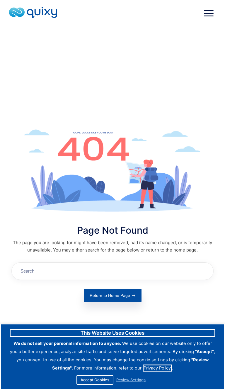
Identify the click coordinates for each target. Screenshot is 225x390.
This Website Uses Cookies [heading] (112, 333)
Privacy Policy (157, 368)
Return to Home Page (110, 295)
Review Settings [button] (131, 380)
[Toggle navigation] (209, 13)
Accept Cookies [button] (95, 379)
